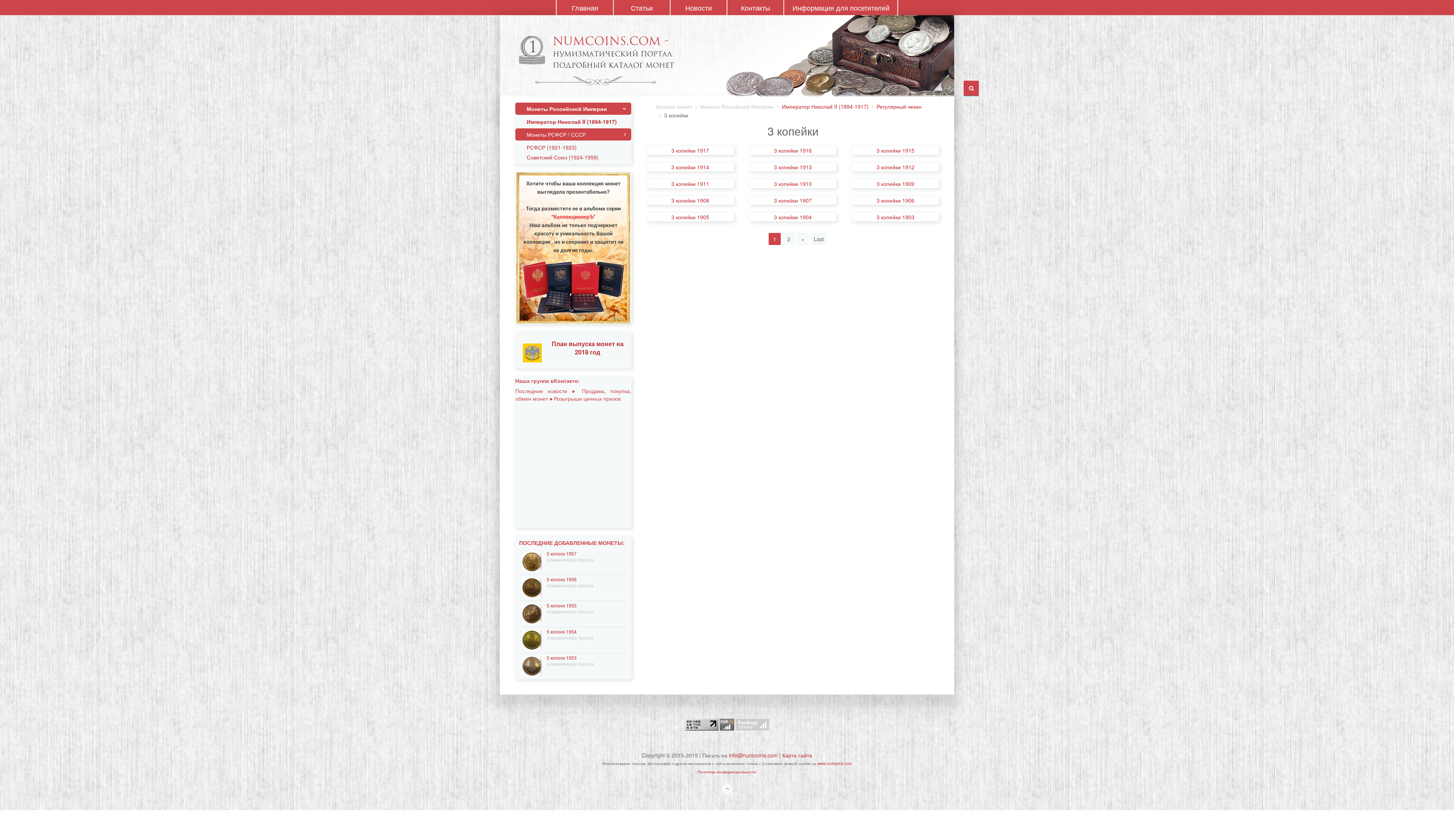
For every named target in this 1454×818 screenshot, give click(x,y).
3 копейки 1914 (690, 167)
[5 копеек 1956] (532, 587)
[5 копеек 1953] (532, 665)
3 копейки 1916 (793, 150)
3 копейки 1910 (793, 183)
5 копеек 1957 (562, 553)
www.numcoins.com (834, 763)
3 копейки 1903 (895, 217)
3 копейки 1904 (793, 217)
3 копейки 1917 (690, 150)
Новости (698, 7)
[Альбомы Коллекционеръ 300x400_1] (573, 247)
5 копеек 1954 (562, 631)
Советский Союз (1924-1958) (563, 157)
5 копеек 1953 (562, 657)
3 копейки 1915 (895, 150)
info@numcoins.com (753, 755)
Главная (585, 7)
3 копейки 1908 (690, 200)
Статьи (642, 7)
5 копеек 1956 (562, 579)
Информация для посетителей (841, 7)
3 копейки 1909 (895, 183)
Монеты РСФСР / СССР (556, 134)
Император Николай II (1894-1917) (825, 106)
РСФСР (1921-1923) (552, 147)
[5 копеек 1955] (532, 613)
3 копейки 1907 (793, 200)
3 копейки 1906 (895, 200)
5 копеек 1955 (562, 605)
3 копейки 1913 (793, 167)
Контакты (755, 7)
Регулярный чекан (899, 106)
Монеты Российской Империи (567, 108)
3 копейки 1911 (690, 183)
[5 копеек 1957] (532, 561)
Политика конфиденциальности (727, 771)
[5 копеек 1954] (532, 639)
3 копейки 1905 (690, 217)
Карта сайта (797, 755)
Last (819, 239)
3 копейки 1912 (895, 167)
